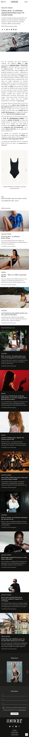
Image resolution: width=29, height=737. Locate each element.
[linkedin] (9, 29)
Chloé (19, 63)
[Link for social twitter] (10, 726)
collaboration (6, 200)
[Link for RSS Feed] (19, 726)
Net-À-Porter (21, 100)
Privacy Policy (23, 710)
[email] (2, 29)
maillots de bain (8, 68)
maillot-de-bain (16, 198)
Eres (26, 63)
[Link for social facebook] (13, 726)
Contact (14, 730)
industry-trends (6, 198)
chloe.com (4, 145)
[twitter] (11, 29)
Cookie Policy (14, 734)
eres (12, 200)
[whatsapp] (14, 29)
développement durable (17, 118)
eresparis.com (22, 143)
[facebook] (5, 29)
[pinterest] (7, 29)
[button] (26, 170)
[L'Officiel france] (14, 2)
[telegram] (16, 29)
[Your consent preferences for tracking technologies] (26, 734)
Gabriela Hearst (14, 65)
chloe (16, 200)
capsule (24, 198)
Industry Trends (7, 8)
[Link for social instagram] (16, 726)
